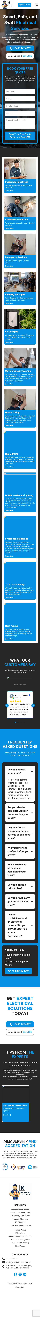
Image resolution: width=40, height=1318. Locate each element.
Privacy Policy (20, 1287)
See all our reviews (20, 685)
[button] (36, 5)
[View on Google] (12, 696)
